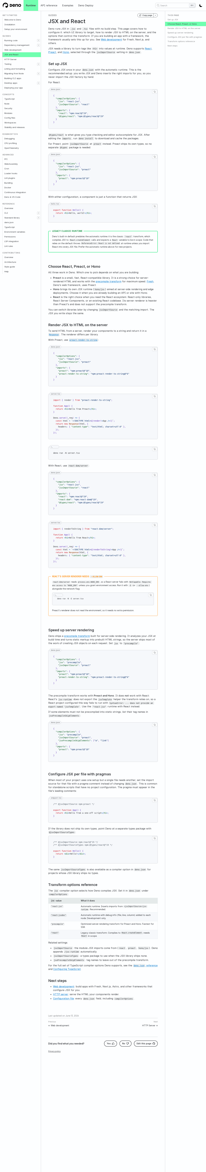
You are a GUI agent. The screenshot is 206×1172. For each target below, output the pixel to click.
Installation (9, 24)
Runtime (31, 5)
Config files (9, 118)
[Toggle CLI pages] (38, 213)
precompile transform (108, 281)
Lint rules (8, 246)
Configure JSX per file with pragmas (185, 37)
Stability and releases (14, 127)
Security (8, 108)
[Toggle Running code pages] (38, 40)
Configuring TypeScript (67, 969)
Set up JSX (173, 19)
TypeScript (9, 99)
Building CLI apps (12, 78)
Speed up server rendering (180, 32)
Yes (109, 1043)
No (123, 1043)
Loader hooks (10, 173)
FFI (6, 159)
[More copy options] (156, 15)
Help (6, 271)
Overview (8, 208)
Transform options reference (181, 41)
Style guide (9, 266)
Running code (10, 40)
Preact (52, 52)
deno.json (9, 222)
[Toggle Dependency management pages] (38, 45)
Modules (8, 113)
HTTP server (60, 994)
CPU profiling (10, 143)
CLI (6, 213)
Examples (67, 5)
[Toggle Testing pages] (38, 64)
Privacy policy (54, 1051)
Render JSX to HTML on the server (184, 28)
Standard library (12, 217)
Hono (66, 52)
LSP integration (11, 241)
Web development (12, 50)
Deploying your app (13, 88)
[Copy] (154, 92)
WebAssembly (11, 164)
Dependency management (16, 45)
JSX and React (11, 54)
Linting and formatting (14, 69)
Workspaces (10, 122)
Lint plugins (9, 178)
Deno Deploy (85, 5)
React (148, 48)
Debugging (9, 138)
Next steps (172, 45)
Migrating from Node (14, 73)
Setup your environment (15, 29)
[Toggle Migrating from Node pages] (38, 73)
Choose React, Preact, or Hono (182, 24)
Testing (7, 64)
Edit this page (144, 1043)
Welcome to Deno (12, 19)
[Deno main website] (11, 5)
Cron (6, 168)
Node (6, 103)
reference (145, 965)
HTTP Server (10, 59)
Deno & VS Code (12, 197)
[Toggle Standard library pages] (38, 217)
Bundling (8, 183)
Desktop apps (10, 83)
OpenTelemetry (11, 148)
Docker (7, 187)
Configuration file (63, 998)
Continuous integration (15, 192)
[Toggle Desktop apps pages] (38, 83)
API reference (49, 5)
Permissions (10, 236)
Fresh (150, 281)
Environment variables (14, 232)
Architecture (10, 262)
